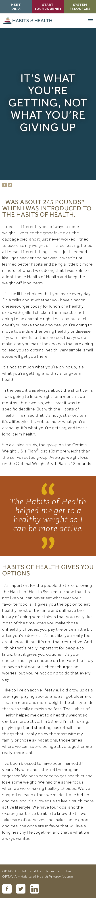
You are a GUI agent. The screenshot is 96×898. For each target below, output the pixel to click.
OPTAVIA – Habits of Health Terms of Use (36, 872)
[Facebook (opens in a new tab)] (7, 889)
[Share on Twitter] (10, 185)
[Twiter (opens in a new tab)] (20, 889)
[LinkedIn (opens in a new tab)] (34, 889)
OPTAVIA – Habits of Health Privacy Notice (37, 877)
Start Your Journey (48, 7)
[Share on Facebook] (4, 185)
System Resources (80, 7)
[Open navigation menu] (90, 19)
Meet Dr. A (16, 7)
